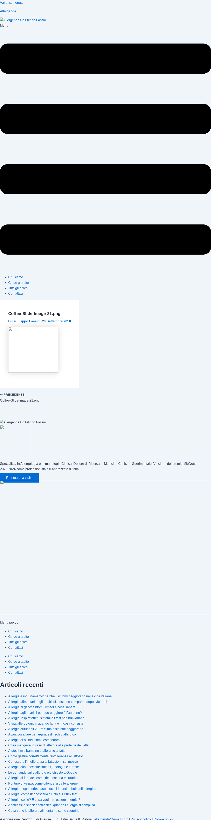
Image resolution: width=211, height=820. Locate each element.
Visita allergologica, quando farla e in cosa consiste (45, 723)
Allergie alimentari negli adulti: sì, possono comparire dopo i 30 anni (57, 702)
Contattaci (15, 293)
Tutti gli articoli (18, 288)
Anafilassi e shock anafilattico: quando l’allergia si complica (51, 805)
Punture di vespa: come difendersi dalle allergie (43, 783)
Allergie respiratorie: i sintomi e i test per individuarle (46, 718)
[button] (105, 147)
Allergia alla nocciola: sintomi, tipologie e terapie (43, 767)
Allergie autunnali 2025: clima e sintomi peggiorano (45, 729)
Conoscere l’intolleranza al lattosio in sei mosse (43, 761)
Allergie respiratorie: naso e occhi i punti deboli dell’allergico (52, 789)
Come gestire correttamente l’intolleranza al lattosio (45, 756)
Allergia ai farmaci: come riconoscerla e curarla (42, 778)
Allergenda (8, 11)
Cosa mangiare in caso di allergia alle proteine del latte (48, 745)
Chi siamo (15, 277)
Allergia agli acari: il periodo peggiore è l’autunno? (45, 712)
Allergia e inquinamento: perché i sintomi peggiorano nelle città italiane (60, 696)
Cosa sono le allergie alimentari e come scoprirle (44, 810)
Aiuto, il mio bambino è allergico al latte (37, 750)
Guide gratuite (18, 282)
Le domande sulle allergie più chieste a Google (42, 772)
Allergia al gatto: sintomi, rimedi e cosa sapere (41, 707)
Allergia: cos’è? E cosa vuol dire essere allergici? (44, 799)
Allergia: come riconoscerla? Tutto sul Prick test (42, 794)
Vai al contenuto (11, 2)
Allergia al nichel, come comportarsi (34, 740)
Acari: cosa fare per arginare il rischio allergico (42, 734)
